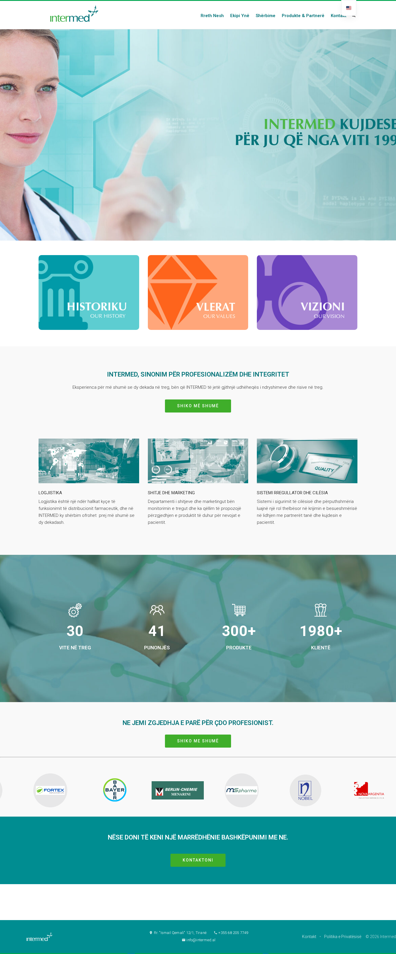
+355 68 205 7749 (232, 933)
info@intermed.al (200, 940)
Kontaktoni (198, 860)
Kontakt (309, 936)
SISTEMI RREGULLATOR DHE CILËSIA (292, 492)
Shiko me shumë (198, 741)
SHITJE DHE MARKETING (171, 492)
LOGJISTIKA (50, 492)
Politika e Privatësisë (342, 936)
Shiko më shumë (198, 406)
